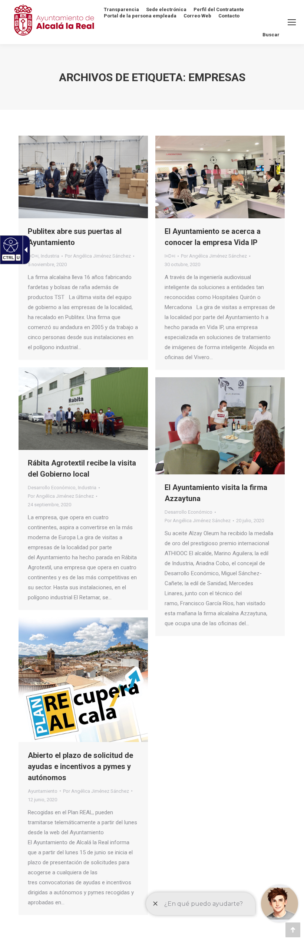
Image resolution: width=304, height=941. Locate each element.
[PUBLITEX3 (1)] (83, 177)
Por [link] (98, 256)
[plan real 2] (83, 679)
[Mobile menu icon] (292, 22)
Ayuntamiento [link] (42, 791)
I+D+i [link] (33, 256)
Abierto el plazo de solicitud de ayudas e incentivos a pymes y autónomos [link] (80, 766)
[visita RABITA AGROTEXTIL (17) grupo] (83, 408)
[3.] (220, 177)
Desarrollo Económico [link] (52, 487)
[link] (9, 245)
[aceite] (220, 425)
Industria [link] (50, 256)
